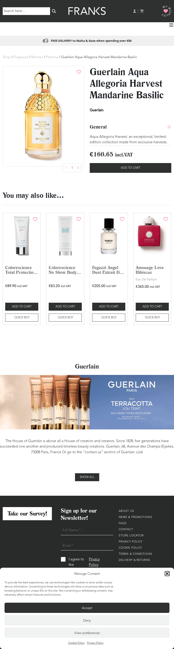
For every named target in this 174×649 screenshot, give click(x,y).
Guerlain (97, 110)
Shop (6, 57)
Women (37, 57)
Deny (87, 620)
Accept (87, 608)
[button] (167, 573)
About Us (126, 511)
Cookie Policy (76, 643)
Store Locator (131, 535)
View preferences (87, 633)
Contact (126, 529)
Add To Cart (130, 167)
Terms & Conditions (135, 554)
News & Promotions (135, 517)
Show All (87, 477)
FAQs (123, 523)
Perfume (52, 57)
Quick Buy (21, 317)
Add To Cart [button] (21, 306)
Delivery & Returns (134, 560)
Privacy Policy (95, 643)
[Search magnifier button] (54, 11)
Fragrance (20, 57)
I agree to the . (91, 562)
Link (139, 452)
